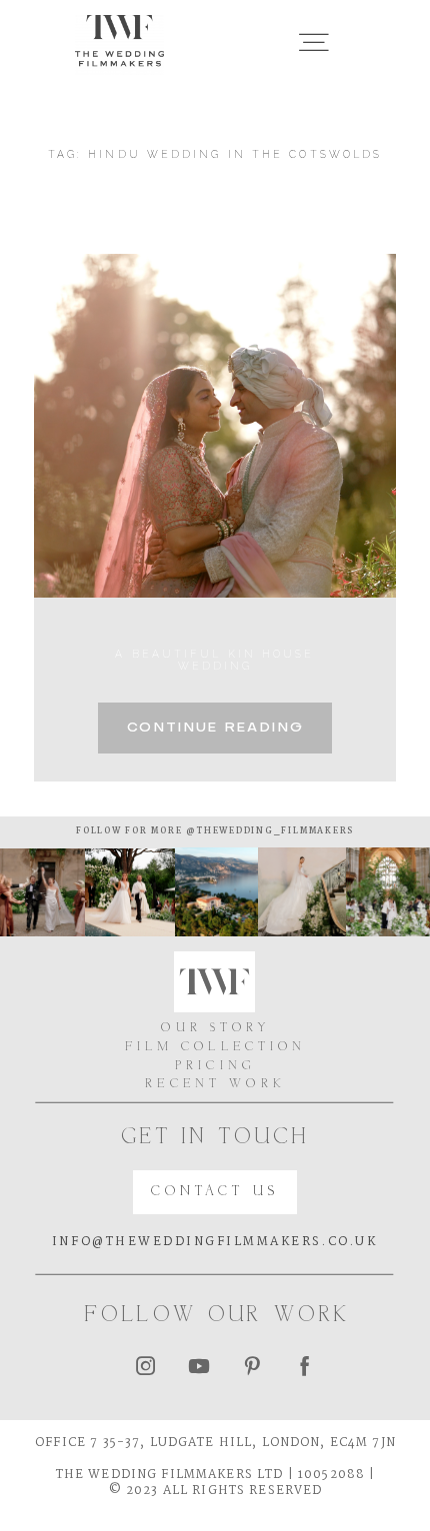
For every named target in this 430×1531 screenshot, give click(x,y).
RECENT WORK (215, 1084)
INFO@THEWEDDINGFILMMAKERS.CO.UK (214, 1241)
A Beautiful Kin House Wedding (214, 660)
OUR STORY (215, 1028)
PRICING (215, 1066)
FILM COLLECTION (216, 1047)
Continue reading (215, 728)
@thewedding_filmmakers (269, 831)
